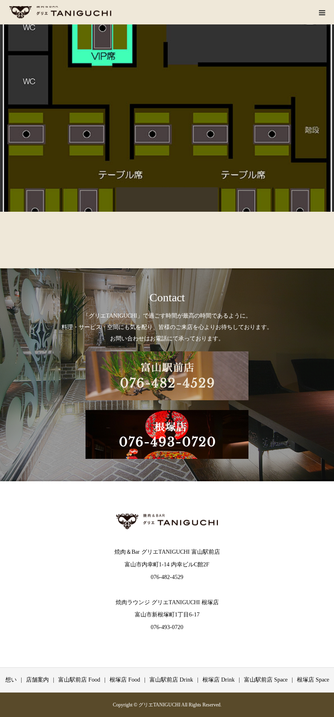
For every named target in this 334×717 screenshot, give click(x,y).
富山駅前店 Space (266, 680)
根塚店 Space (313, 680)
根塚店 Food (125, 680)
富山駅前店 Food (79, 680)
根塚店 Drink (218, 680)
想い (11, 680)
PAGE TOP (319, 686)
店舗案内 (37, 680)
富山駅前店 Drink (171, 680)
